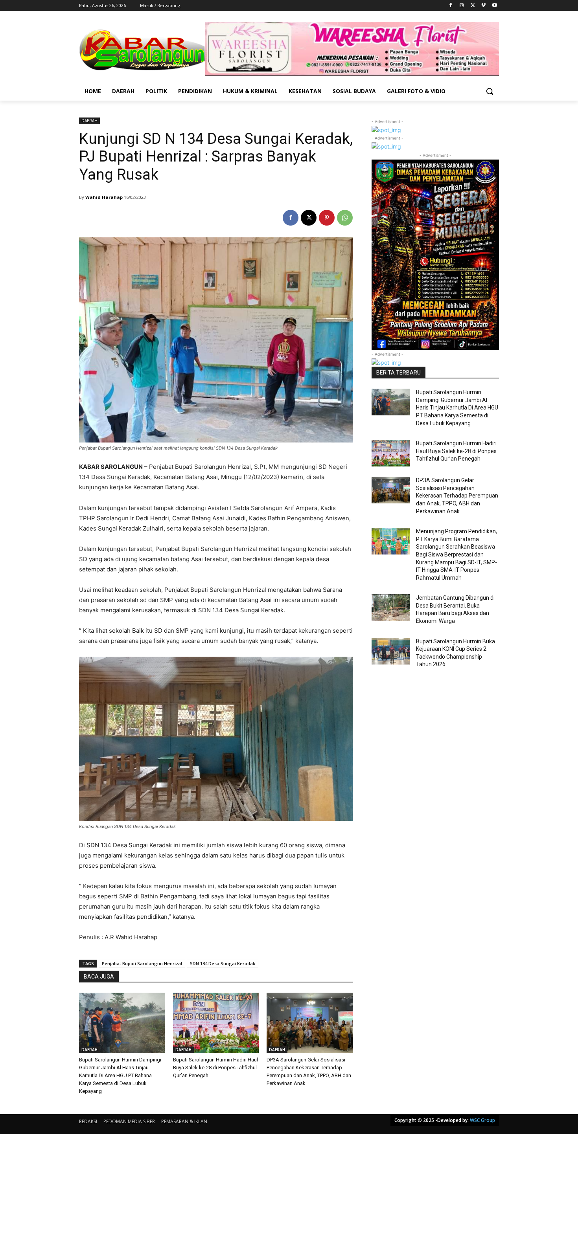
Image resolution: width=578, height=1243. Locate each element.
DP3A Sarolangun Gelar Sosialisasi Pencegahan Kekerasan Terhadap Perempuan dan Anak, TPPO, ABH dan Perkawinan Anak (457, 495)
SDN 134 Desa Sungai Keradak (222, 963)
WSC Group (482, 1120)
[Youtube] (494, 5)
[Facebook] (450, 5)
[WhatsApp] (345, 218)
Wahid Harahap (104, 197)
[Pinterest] (327, 218)
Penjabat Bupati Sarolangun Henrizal (142, 963)
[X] (472, 5)
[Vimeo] (483, 5)
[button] (489, 91)
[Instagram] (461, 5)
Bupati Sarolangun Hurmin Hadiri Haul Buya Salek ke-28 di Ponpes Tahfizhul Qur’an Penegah (215, 1067)
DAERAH (89, 120)
